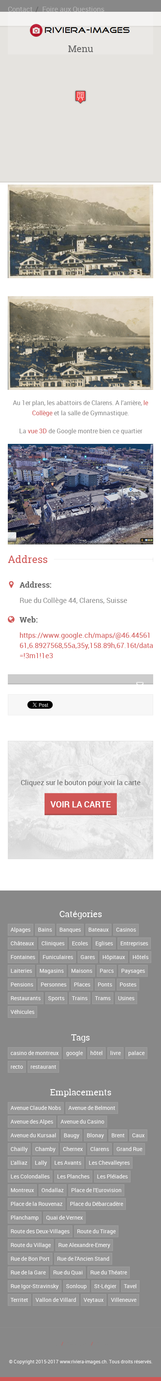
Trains (80, 998)
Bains (45, 929)
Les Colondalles (30, 1176)
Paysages (133, 970)
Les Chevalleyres (109, 1162)
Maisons (81, 970)
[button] (80, 97)
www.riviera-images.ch (83, 1361)
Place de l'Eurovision (96, 1190)
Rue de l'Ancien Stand (83, 1258)
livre (115, 1053)
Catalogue (77, 1343)
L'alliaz (19, 1162)
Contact (20, 9)
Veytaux (94, 1299)
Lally (41, 1162)
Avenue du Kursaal (33, 1135)
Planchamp (25, 1217)
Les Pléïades (112, 1176)
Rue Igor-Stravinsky (35, 1286)
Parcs (107, 970)
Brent (118, 1135)
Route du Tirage (96, 1231)
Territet (19, 1299)
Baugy (71, 1135)
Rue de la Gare (28, 1272)
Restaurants (26, 998)
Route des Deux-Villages (40, 1231)
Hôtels (140, 957)
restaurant (43, 1066)
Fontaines (23, 957)
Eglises (104, 943)
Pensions (22, 984)
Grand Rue (129, 1149)
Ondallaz (52, 1190)
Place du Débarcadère (96, 1203)
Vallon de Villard (56, 1299)
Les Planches (73, 1176)
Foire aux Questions (73, 9)
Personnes (53, 984)
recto (17, 1066)
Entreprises (134, 943)
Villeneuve (123, 1299)
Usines (126, 998)
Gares (87, 957)
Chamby (45, 1149)
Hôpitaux (113, 957)
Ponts (105, 984)
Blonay (95, 1135)
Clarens (99, 1149)
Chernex (73, 1149)
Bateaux (98, 929)
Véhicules (22, 1011)
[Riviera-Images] (78, 30)
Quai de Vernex (64, 1217)
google (74, 1053)
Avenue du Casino (82, 1121)
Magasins (51, 970)
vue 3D (37, 431)
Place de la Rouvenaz (37, 1203)
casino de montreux (35, 1053)
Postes (128, 984)
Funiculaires (58, 957)
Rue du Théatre (108, 1272)
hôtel (96, 1053)
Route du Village (31, 1245)
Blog (53, 1343)
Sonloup (76, 1286)
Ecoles (80, 943)
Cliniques (52, 943)
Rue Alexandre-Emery (84, 1245)
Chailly (19, 1149)
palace (136, 1053)
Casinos (126, 929)
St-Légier (105, 1286)
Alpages (20, 929)
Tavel (130, 1286)
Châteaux (22, 943)
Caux (138, 1135)
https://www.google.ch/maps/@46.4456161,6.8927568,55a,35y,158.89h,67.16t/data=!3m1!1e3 (86, 645)
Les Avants (67, 1162)
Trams (103, 998)
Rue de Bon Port (30, 1258)
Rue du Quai (68, 1272)
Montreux (22, 1190)
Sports (56, 998)
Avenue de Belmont (91, 1107)
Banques (70, 929)
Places (82, 984)
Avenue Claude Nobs (36, 1107)
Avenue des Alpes (32, 1121)
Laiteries (21, 970)
